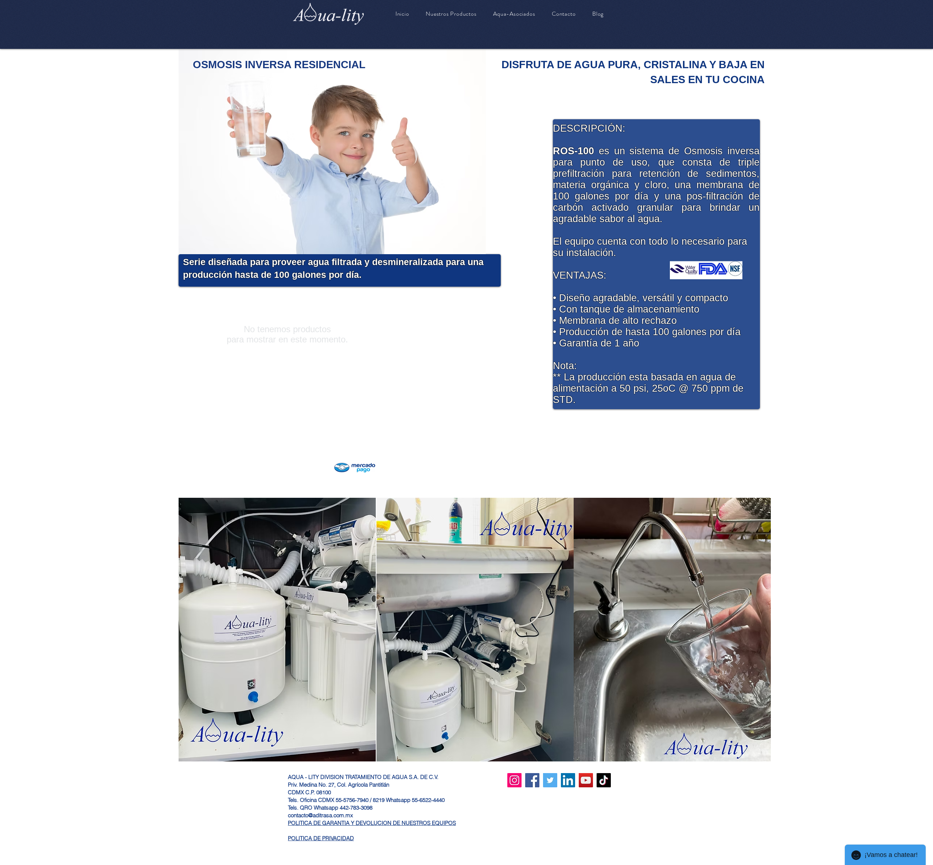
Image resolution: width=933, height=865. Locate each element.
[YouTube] (586, 780)
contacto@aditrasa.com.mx (320, 815)
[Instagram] (514, 780)
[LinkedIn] (568, 780)
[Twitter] (550, 780)
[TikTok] (604, 780)
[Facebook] (532, 780)
